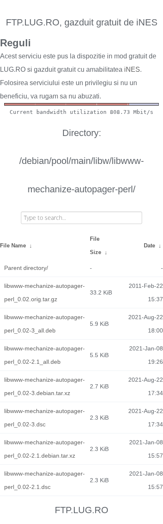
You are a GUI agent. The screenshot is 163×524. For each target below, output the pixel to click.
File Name (13, 245)
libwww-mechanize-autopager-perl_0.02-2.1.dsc (44, 480)
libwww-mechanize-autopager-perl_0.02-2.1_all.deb (44, 355)
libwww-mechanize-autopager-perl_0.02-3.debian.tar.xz (44, 386)
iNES (132, 69)
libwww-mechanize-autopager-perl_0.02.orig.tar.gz (44, 292)
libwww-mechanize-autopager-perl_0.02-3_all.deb (44, 324)
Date (149, 245)
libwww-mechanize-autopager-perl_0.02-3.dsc (44, 418)
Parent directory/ (26, 268)
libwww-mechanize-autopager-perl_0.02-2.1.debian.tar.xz (44, 449)
